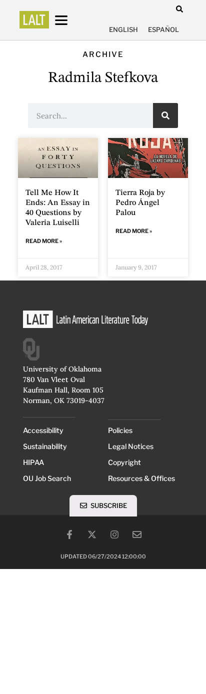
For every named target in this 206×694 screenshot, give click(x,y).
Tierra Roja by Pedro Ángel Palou (140, 203)
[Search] (165, 115)
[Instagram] (115, 535)
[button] (179, 9)
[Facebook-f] (69, 535)
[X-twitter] (92, 535)
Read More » (44, 241)
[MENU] (70, 20)
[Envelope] (137, 535)
